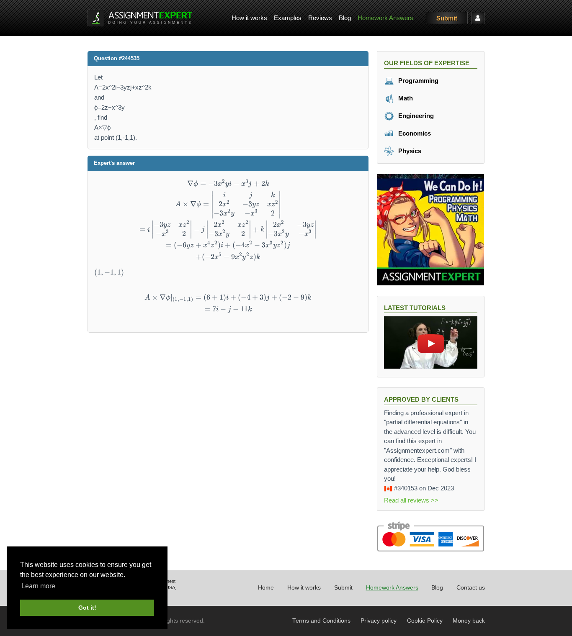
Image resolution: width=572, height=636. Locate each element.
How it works (249, 17)
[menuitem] (249, 18)
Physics (409, 150)
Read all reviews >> (411, 500)
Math (405, 98)
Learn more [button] (38, 586)
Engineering (415, 115)
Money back (469, 621)
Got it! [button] (87, 607)
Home (266, 588)
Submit (446, 18)
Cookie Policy (425, 621)
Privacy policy (379, 621)
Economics (414, 133)
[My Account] (477, 18)
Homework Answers (385, 17)
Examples (287, 17)
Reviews (320, 17)
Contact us (470, 588)
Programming (417, 80)
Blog (345, 17)
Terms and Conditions (321, 621)
